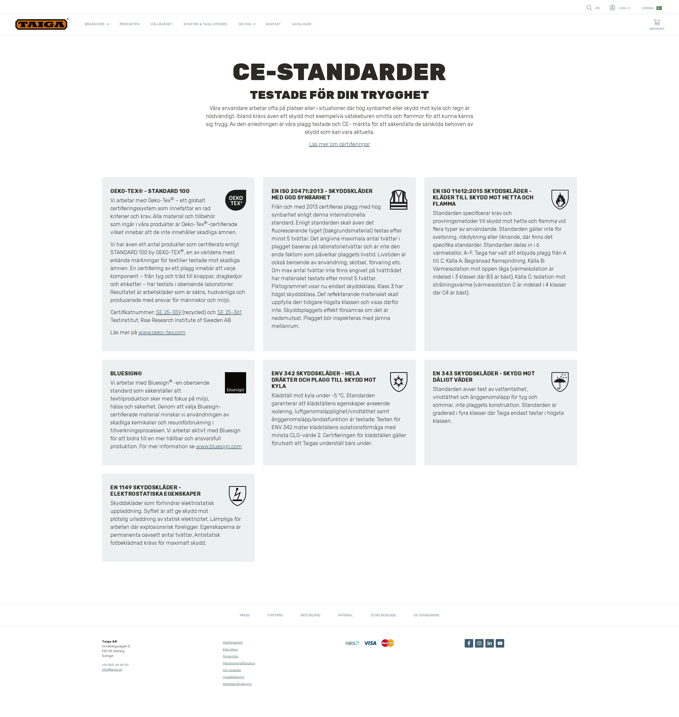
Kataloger (302, 24)
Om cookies (232, 670)
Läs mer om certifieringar (339, 144)
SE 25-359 (168, 312)
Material (345, 615)
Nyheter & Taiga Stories (205, 24)
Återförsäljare (232, 642)
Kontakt (273, 24)
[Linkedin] (489, 643)
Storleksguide (383, 615)
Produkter (129, 24)
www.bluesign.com (219, 446)
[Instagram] (479, 643)
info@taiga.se (112, 669)
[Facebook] (469, 643)
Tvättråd (275, 615)
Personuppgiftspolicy (239, 663)
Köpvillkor (230, 649)
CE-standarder (426, 615)
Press (244, 615)
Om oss (245, 24)
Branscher (95, 24)
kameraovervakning (237, 684)
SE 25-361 (229, 312)
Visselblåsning (233, 677)
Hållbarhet (161, 24)
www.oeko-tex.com (161, 332)
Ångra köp (230, 656)
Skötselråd (310, 615)
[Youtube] (500, 643)
